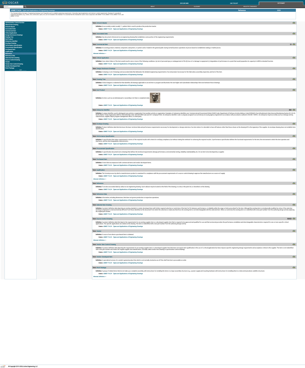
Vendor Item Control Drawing (14, 64)
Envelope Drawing (10, 43)
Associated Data (10, 29)
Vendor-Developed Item (12, 66)
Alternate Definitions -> (99, 53)
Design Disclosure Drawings (14, 35)
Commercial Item (10, 31)
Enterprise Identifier (11, 41)
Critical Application (11, 33)
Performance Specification (13, 45)
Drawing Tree (9, 37)
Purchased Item (10, 49)
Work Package (9, 68)
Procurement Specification (13, 47)
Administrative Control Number (14, 22)
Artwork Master (10, 27)
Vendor (7, 62)
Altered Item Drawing (11, 24)
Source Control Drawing (12, 60)
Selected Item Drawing (12, 57)
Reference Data (10, 55)
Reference (242, 10)
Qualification (9, 51)
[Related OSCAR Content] (294, 23)
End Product (9, 39)
